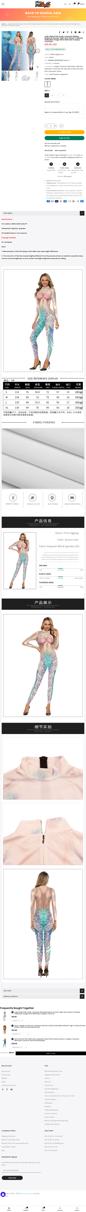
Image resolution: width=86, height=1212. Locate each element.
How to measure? (51, 1150)
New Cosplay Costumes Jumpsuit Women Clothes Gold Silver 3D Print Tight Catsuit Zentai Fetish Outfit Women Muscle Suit (49, 1026)
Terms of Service (51, 1113)
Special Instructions (52, 102)
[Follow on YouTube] (11, 1089)
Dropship (48, 1106)
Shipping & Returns (8, 1136)
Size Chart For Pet (51, 1147)
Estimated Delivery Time (53, 1071)
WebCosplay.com (57, 54)
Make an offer (66, 138)
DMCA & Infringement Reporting (56, 1121)
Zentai (59, 71)
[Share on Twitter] (63, 32)
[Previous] (5, 51)
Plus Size (80, 69)
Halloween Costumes (52, 69)
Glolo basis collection (75, 66)
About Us (48, 1082)
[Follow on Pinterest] (7, 1089)
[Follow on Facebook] (3, 1089)
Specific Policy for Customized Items (15, 1143)
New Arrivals (72, 69)
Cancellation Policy (9, 1147)
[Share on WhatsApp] (83, 32)
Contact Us (49, 1085)
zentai (51, 57)
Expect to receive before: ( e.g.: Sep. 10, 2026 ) (62, 112)
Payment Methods (51, 1089)
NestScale (68, 176)
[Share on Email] (79, 32)
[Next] (38, 51)
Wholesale (48, 1103)
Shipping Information (52, 1075)
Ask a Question (60, 150)
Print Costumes (50, 71)
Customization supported (58, 74)
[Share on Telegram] (75, 32)
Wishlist (4, 1078)
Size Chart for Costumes (54, 1136)
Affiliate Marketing (51, 1110)
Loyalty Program (50, 1099)
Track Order (6, 1075)
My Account (6, 1071)
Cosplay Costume (60, 66)
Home (4, 24)
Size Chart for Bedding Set (54, 1143)
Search (47, 1078)
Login (3, 1082)
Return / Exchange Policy (11, 1140)
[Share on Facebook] (60, 32)
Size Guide (49, 150)
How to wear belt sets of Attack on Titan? (60, 1096)
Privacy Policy (49, 1117)
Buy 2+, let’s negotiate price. (55, 49)
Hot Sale (64, 69)
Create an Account (9, 1085)
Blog (3, 1150)
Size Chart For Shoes (52, 1140)
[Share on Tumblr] (71, 32)
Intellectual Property (52, 1124)
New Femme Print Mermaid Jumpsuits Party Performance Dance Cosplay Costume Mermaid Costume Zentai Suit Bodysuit (46, 1040)
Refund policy (50, 1092)
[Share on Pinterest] (67, 32)
